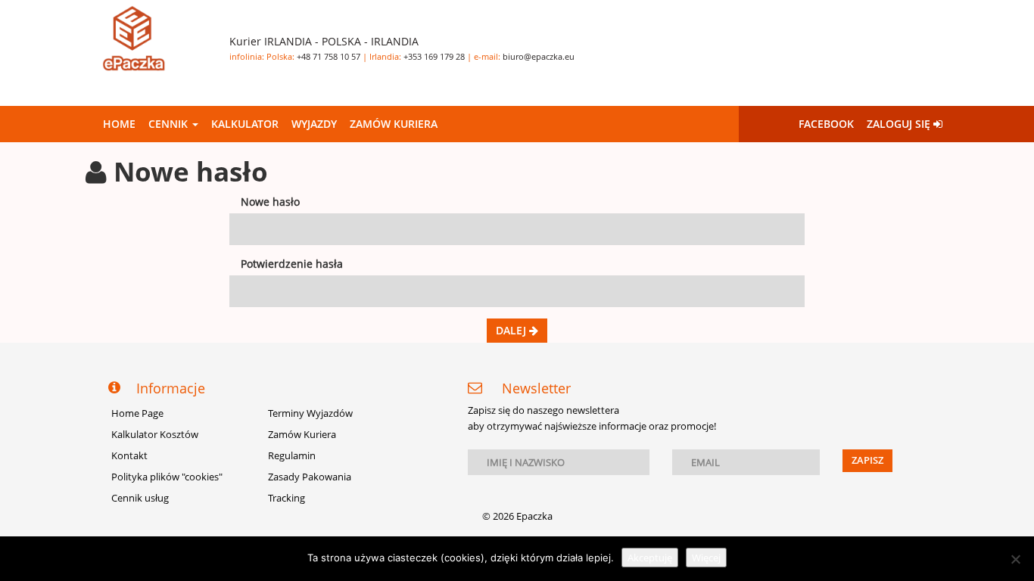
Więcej (706, 557)
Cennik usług (140, 498)
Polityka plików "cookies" (167, 477)
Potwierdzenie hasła (292, 263)
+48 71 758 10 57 (328, 56)
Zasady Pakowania (309, 477)
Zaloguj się (900, 124)
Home (119, 124)
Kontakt (129, 455)
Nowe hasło (270, 201)
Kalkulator (245, 124)
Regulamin (292, 455)
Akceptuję (650, 557)
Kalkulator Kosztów (154, 434)
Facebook (826, 124)
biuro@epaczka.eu (539, 56)
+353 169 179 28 (434, 56)
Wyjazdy (314, 124)
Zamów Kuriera (394, 124)
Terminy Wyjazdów (310, 413)
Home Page (137, 413)
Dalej (512, 330)
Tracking (286, 498)
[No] (1015, 559)
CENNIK (169, 124)
